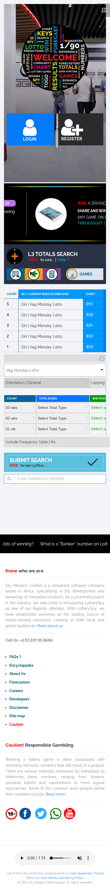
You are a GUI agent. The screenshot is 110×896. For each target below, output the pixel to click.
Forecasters (19, 682)
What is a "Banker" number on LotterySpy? (66, 543)
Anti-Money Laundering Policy (62, 878)
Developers (19, 699)
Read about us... (51, 625)
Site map (17, 715)
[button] (55, 370)
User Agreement (81, 873)
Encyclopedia (21, 665)
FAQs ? (15, 656)
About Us (17, 673)
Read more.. (56, 794)
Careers (16, 690)
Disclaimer (18, 707)
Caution (16, 724)
